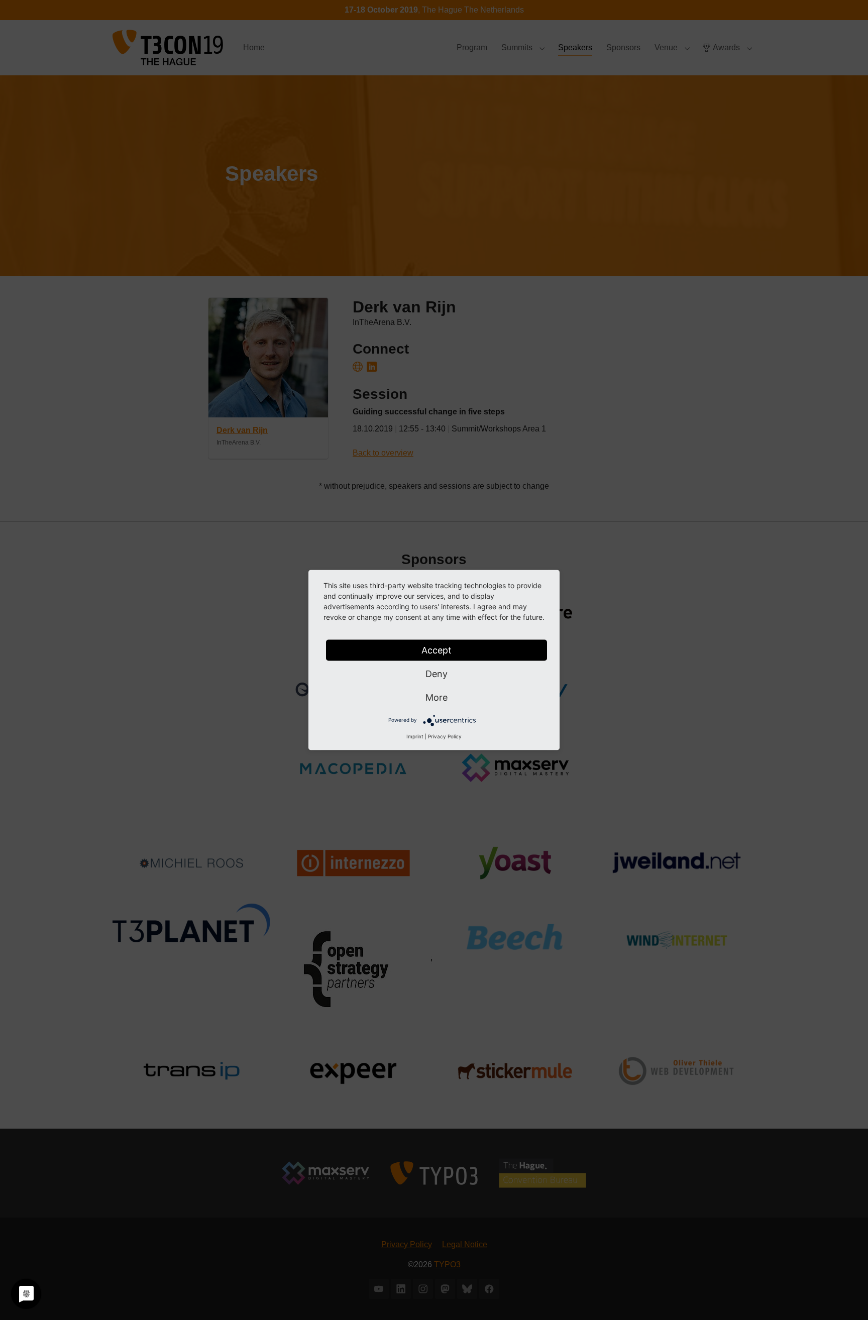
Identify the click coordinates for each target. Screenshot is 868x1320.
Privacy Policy (445, 736)
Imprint (414, 736)
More (436, 697)
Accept (436, 650)
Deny (436, 674)
